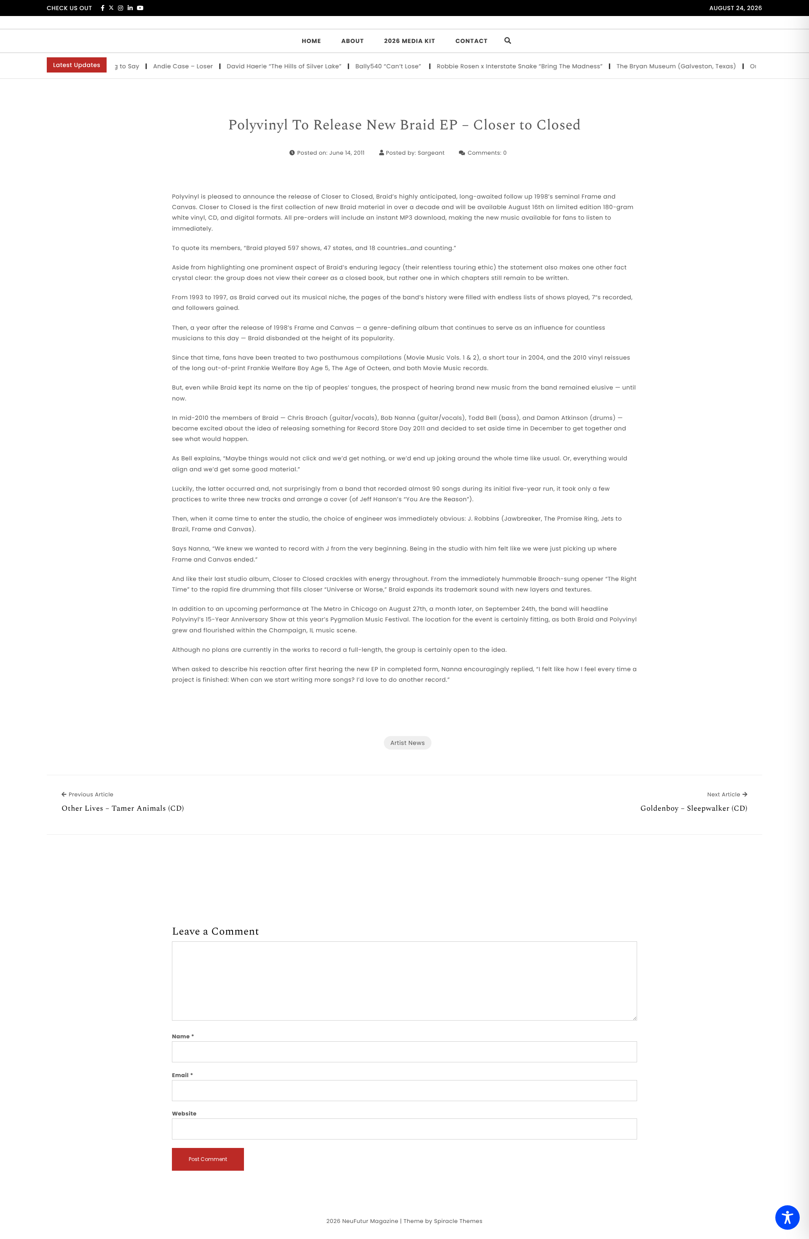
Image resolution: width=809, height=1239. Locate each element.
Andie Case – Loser (165, 66)
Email (182, 1075)
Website (184, 1114)
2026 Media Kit (409, 41)
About (352, 41)
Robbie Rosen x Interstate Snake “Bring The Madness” (502, 66)
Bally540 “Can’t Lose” (371, 66)
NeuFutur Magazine (370, 1221)
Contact (471, 41)
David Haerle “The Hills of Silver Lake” (266, 66)
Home (311, 41)
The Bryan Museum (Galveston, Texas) (658, 66)
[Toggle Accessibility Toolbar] (787, 1217)
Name (183, 1036)
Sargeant (431, 153)
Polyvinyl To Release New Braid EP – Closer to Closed (404, 126)
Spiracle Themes (458, 1221)
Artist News (407, 743)
